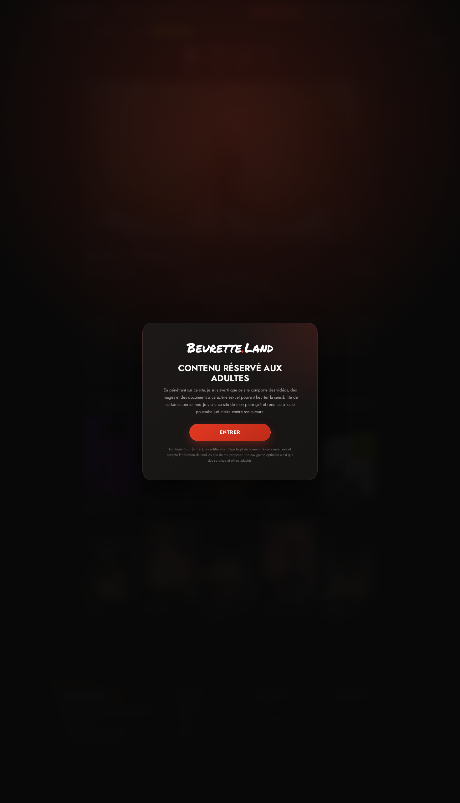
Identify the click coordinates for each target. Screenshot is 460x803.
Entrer (230, 432)
